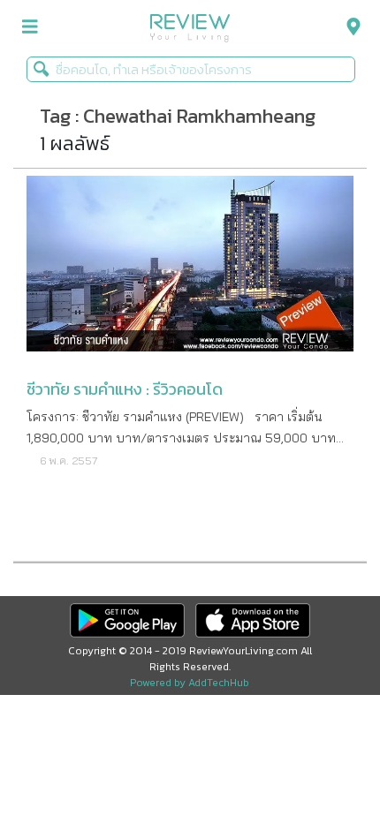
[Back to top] (322, 766)
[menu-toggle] (30, 27)
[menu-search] (349, 27)
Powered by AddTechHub (189, 683)
